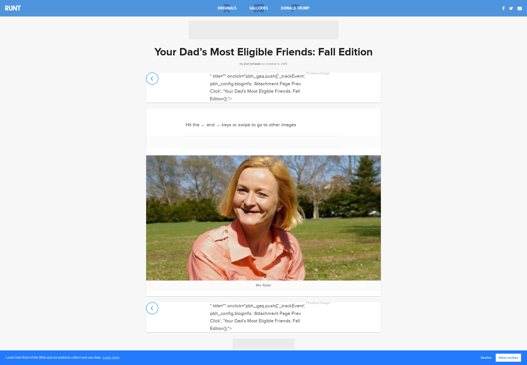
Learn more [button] (111, 357)
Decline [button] (486, 357)
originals (227, 8)
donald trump (295, 8)
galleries (259, 8)
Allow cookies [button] (508, 357)
